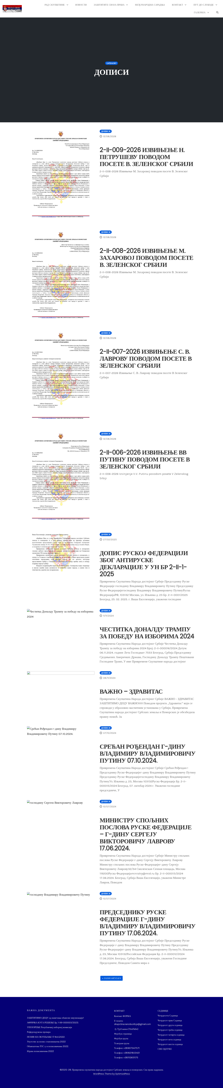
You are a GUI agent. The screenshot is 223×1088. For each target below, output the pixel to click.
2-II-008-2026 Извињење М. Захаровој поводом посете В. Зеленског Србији (146, 257)
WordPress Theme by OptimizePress (111, 1073)
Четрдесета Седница (168, 1015)
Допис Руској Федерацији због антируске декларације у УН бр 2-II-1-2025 (144, 563)
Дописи (105, 131)
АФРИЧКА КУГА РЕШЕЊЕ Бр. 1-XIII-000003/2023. (53, 1022)
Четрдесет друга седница (170, 1025)
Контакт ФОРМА (122, 1016)
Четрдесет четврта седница (171, 1034)
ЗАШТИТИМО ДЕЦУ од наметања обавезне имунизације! (55, 1018)
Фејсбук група (121, 1038)
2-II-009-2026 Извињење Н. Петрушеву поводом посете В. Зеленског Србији (146, 157)
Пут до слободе (204, 4)
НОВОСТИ (81, 4)
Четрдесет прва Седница (170, 1020)
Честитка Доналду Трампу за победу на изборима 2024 (147, 632)
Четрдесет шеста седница (170, 1044)
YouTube (133, 1029)
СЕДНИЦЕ (163, 1011)
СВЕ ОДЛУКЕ (165, 1049)
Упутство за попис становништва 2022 (46, 1041)
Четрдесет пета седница (169, 1039)
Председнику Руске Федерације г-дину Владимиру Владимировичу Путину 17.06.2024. (147, 922)
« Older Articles (111, 978)
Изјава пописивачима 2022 (40, 1051)
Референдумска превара (39, 1032)
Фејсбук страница (123, 1033)
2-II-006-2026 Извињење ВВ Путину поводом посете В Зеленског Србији (145, 459)
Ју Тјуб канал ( (121, 1029)
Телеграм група (121, 1043)
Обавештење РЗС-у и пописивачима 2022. (48, 1046)
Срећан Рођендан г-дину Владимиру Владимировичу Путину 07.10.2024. (147, 753)
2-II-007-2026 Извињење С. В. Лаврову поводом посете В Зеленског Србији (146, 358)
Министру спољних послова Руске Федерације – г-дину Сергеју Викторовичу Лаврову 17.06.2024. (145, 834)
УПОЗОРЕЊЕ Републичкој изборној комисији (49, 1027)
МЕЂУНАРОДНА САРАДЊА (150, 4)
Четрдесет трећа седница (170, 1030)
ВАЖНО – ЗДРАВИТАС (131, 691)
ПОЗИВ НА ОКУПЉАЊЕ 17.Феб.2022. (46, 1037)
